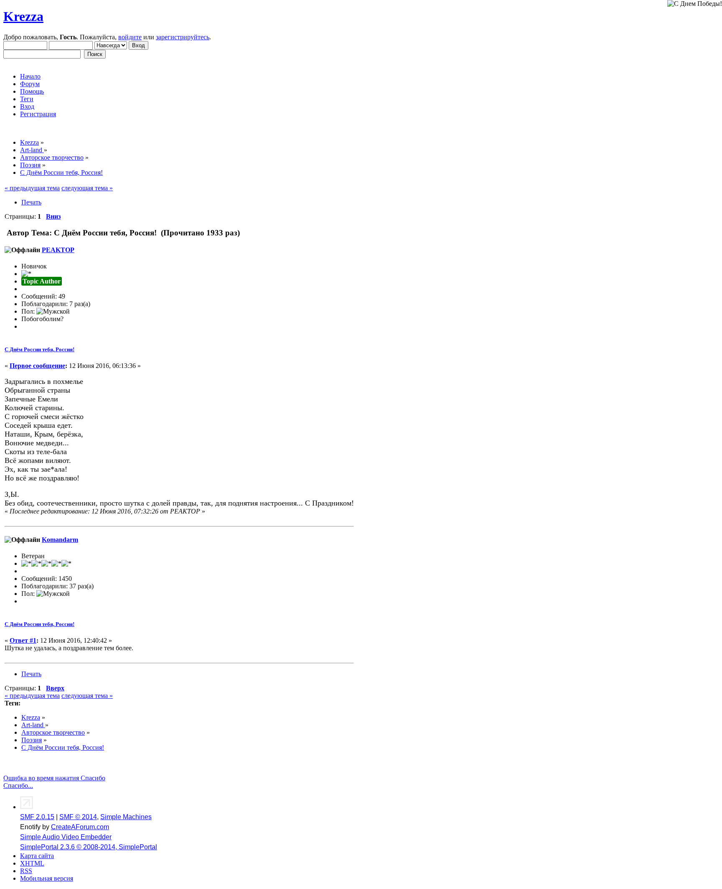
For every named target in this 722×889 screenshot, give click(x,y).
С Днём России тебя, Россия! (39, 349)
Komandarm (60, 539)
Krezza (23, 16)
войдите (130, 37)
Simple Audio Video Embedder (66, 836)
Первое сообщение (37, 365)
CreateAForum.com (80, 826)
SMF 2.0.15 (37, 816)
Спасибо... (18, 785)
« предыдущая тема (32, 188)
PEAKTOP (58, 249)
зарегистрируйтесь (182, 37)
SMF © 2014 (78, 816)
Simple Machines (126, 816)
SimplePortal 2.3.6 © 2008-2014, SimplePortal (88, 847)
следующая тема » (87, 188)
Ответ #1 (23, 640)
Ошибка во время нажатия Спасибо (54, 778)
